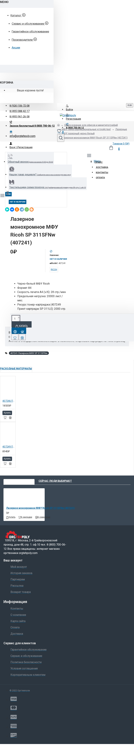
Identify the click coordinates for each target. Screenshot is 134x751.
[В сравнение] (10, 417)
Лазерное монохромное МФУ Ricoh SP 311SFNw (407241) (40, 508)
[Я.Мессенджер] (7, 209)
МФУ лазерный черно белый (78, 133)
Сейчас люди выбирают (55, 481)
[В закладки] (5, 417)
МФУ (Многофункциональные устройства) (86, 129)
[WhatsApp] (27, 209)
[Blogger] (31, 209)
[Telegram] (22, 209)
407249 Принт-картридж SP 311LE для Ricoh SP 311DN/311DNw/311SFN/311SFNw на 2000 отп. (8, 446)
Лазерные (121, 129)
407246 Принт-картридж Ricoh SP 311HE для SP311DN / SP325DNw (8, 401)
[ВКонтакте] (12, 209)
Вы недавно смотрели (19, 481)
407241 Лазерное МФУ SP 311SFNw (28, 353)
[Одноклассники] (17, 209)
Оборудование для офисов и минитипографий (91, 125)
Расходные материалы (16, 368)
